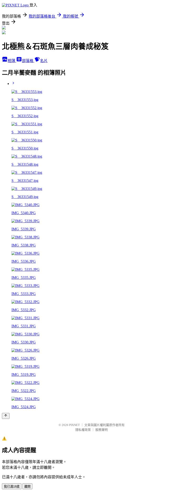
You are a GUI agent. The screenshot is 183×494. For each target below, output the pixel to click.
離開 (27, 486)
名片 (44, 61)
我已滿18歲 (12, 486)
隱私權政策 (83, 429)
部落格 (28, 61)
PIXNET (74, 425)
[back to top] (6, 416)
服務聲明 (101, 429)
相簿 (12, 61)
